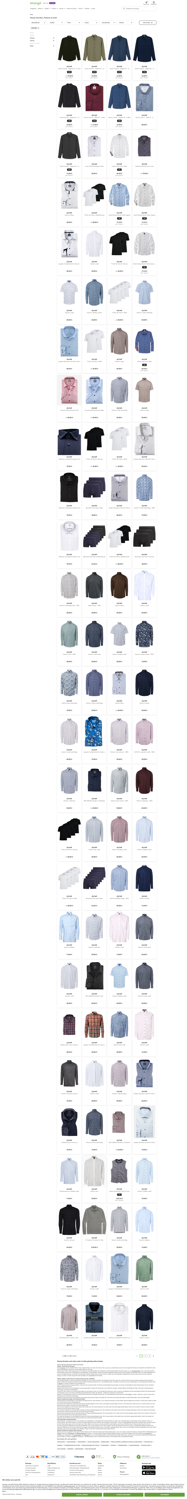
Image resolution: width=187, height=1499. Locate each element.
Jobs (26, 1475)
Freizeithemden (136, 1371)
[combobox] (139, 8)
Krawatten (86, 1435)
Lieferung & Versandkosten (78, 1466)
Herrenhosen (82, 1442)
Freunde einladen (30, 1468)
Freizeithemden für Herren (72, 1445)
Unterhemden (79, 1449)
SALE (31, 46)
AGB (48, 1466)
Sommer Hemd (145, 1445)
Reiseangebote (124, 1474)
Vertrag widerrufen (75, 1472)
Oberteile (70, 1449)
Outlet (74, 1436)
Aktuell (122, 1466)
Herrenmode (61, 1442)
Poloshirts (71, 1433)
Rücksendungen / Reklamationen (79, 1468)
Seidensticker (105, 1442)
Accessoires (147, 1433)
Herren (32, 41)
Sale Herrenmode (90, 1449)
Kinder (100, 1470)
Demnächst (123, 1468)
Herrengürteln (77, 1435)
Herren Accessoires (93, 1442)
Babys (99, 1468)
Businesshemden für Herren (90, 1445)
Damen (32, 38)
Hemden (63, 1368)
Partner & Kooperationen (32, 1472)
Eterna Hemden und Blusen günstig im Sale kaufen (126, 1442)
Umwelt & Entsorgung (76, 1470)
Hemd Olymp (148, 1442)
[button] (154, 3)
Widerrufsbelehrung (53, 1468)
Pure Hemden (61, 1449)
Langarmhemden (134, 1445)
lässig (129, 1394)
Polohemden (105, 1445)
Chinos (59, 1433)
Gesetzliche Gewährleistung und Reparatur (82, 1475)
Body (60, 1383)
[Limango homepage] (35, 3)
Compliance (50, 1472)
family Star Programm (32, 1466)
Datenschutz (51, 1470)
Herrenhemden (71, 1442)
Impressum (50, 1475)
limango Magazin (30, 1470)
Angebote (101, 1466)
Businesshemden (81, 1433)
